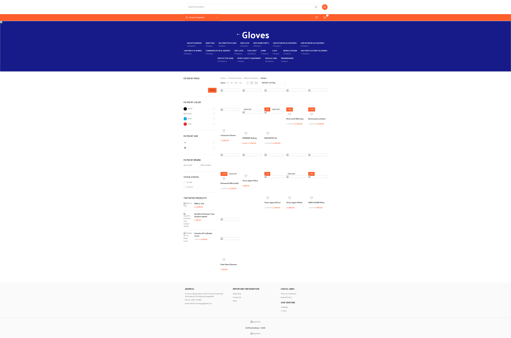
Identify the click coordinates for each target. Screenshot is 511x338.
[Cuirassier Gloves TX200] (230, 98)
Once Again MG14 (250, 180)
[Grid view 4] (256, 83)
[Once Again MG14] (252, 163)
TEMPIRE (284, 307)
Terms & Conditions (288, 293)
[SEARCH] (316, 7)
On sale (189, 182)
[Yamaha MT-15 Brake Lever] (188, 237)
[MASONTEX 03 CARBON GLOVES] (274, 98)
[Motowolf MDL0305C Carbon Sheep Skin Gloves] (230, 163)
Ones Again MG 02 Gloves (272, 204)
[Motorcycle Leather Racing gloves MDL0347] (317, 98)
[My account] (325, 7)
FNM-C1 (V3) (199, 203)
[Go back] (238, 34)
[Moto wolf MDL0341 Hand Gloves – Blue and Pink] (296, 98)
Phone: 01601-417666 (193, 300)
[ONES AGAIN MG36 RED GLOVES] (317, 163)
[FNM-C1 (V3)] (188, 205)
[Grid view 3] (251, 83)
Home (223, 78)
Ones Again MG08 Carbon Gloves (294, 204)
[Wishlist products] (316, 17)
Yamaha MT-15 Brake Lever (203, 234)
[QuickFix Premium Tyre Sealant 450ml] (188, 220)
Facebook (237, 297)
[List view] (247, 83)
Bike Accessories (251, 78)
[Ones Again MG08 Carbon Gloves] (296, 163)
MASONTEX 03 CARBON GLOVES (271, 139)
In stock (189, 187)
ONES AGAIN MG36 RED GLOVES (316, 204)
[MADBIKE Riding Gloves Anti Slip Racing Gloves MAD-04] (252, 98)
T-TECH (284, 311)
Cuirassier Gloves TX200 (228, 137)
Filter (212, 90)
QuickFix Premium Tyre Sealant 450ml (204, 215)
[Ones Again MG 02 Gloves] (274, 163)
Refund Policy (286, 297)
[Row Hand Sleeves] (230, 227)
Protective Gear (235, 78)
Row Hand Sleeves (229, 264)
